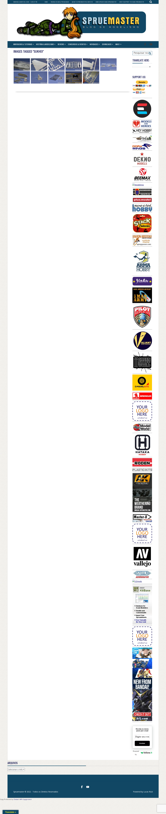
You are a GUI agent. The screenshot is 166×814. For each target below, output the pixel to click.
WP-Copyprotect (26, 799)
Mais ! (117, 44)
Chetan (16, 799)
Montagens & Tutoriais (22, 44)
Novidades (94, 44)
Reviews (61, 44)
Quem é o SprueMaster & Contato (82, 2)
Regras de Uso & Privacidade (60, 2)
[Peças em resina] (108, 64)
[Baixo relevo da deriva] (39, 64)
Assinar (142, 743)
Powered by (136, 752)
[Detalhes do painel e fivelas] (73, 77)
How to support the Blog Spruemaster (131, 2)
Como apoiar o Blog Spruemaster (106, 2)
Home (46, 2)
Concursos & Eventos (77, 44)
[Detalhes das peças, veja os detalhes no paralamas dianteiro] (22, 77)
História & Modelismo (45, 44)
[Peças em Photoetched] (56, 77)
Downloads (107, 44)
